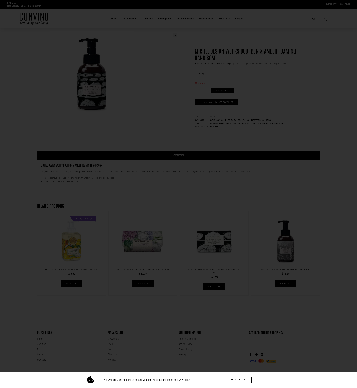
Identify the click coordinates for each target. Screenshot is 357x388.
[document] (178, 194)
